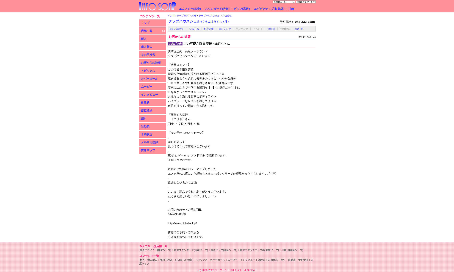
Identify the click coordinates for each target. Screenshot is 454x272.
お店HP (299, 28)
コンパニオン (176, 28)
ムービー (146, 86)
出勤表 (145, 126)
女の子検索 (148, 54)
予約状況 (146, 134)
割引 (144, 118)
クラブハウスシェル (198, 21)
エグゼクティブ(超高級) (269, 8)
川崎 (291, 8)
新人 (144, 38)
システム (194, 28)
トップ (145, 22)
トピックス (148, 70)
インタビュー (149, 94)
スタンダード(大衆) (217, 8)
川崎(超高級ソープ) (292, 250)
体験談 (145, 102)
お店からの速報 (151, 62)
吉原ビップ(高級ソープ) (224, 250)
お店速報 (209, 28)
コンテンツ (224, 28)
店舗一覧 (146, 30)
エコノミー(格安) (190, 8)
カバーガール (149, 78)
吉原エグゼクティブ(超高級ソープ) (259, 250)
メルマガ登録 (149, 142)
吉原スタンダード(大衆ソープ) (191, 250)
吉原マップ (148, 150)
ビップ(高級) (242, 8)
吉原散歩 (146, 110)
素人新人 (146, 46)
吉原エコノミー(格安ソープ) (155, 250)
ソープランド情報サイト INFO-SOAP (235, 270)
